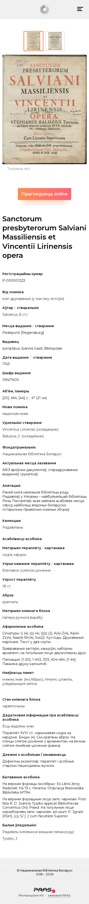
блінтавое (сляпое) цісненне (26, 570)
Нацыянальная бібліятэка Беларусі (31, 454)
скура (7, 554)
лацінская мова (15, 413)
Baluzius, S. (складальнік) (23, 436)
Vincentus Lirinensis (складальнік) (30, 429)
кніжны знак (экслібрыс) (22, 679)
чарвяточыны (13, 706)
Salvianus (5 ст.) (15, 314)
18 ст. (6, 586)
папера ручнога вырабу (22, 617)
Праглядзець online (44, 194)
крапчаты (10, 602)
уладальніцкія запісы (19, 684)
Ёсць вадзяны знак (18, 726)
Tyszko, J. (10, 838)
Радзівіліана (12, 527)
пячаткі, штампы (58, 679)
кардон (20, 554)
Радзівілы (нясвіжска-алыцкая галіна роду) (38, 832)
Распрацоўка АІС (31, 895)
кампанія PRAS (59, 895)
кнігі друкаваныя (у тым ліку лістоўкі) (33, 299)
